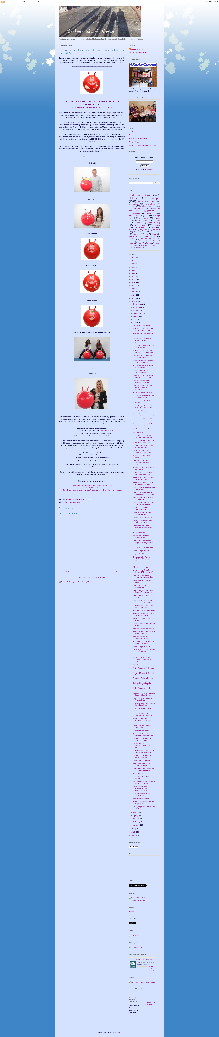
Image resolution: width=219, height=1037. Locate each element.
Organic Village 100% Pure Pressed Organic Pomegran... (142, 387)
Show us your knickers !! (141, 798)
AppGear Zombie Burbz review (144, 610)
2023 (133, 267)
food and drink (139, 195)
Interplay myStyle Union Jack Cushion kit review (143, 614)
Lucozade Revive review (141, 325)
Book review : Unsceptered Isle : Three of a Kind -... (142, 601)
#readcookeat (155, 232)
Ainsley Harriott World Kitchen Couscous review (143, 756)
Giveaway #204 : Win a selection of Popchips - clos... (142, 559)
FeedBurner (149, 169)
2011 (133, 829)
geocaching (133, 236)
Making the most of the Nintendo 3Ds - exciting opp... (142, 720)
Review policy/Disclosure (138, 138)
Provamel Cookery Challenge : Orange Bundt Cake (144, 361)
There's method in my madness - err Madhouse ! (143, 451)
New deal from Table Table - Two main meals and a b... (143, 436)
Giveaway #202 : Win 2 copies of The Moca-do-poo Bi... (144, 651)
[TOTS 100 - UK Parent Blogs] (138, 933)
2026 (133, 258)
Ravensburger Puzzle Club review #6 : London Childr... (143, 407)
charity (66, 502)
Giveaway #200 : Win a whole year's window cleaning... (143, 751)
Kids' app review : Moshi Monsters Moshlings (141, 381)
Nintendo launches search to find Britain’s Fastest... (143, 478)
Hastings (157, 243)
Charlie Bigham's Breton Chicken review (141, 371)
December (137, 304)
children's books (136, 208)
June (135, 322)
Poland (148, 243)
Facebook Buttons (138, 900)
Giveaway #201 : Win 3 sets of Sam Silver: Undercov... (144, 704)
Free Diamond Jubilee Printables (141, 777)
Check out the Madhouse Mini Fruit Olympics (143, 346)
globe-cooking (148, 206)
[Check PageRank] (133, 847)
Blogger (120, 1032)
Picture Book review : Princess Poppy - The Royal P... (144, 782)
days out (151, 213)
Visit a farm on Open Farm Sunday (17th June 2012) (143, 571)
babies (131, 206)
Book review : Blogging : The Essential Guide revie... (143, 503)
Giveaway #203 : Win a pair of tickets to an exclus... (144, 606)
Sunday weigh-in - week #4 (142, 647)
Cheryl (138, 962)
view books (153, 971)
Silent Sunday (153, 223)
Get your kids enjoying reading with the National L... (144, 446)
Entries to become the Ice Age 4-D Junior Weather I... (144, 769)
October (136, 310)
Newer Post (64, 572)
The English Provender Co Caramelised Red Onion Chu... (142, 745)
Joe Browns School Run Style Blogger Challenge (143, 642)
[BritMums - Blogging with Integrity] (142, 982)
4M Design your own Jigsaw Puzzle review (143, 366)
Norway (131, 243)
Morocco (132, 247)
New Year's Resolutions (147, 241)
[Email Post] (89, 499)
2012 (133, 301)
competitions (134, 213)
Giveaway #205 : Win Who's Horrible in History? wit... (143, 376)
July (135, 319)
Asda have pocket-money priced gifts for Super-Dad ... (144, 576)
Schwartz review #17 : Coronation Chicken (141, 637)
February (136, 822)
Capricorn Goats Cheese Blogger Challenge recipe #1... (143, 542)
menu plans (150, 204)
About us (132, 135)
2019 (133, 279)
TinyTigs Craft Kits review (142, 554)
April (135, 816)
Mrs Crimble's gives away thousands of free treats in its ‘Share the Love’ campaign (92, 490)
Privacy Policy (134, 142)
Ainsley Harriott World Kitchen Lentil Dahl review (143, 739)
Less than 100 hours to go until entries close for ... (142, 356)
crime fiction (140, 225)
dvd (146, 216)
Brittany (140, 243)
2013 (133, 298)
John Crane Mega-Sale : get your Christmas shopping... (143, 734)
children (73, 502)
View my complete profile (138, 52)
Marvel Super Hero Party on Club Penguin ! (143, 498)
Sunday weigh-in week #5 (142, 551)
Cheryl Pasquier (137, 49)
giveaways (133, 204)
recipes (156, 198)
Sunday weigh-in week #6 (142, 429)
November (137, 307)
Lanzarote (144, 245)
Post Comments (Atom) (96, 577)
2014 (133, 295)
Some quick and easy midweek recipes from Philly (144, 415)
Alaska (140, 247)
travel (137, 223)
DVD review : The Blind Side (143, 548)
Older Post (119, 572)
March (135, 819)
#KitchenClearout (139, 232)
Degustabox (140, 227)
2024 (133, 264)
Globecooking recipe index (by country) (143, 145)
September (137, 313)
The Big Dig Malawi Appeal (92, 488)
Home (92, 572)
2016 (133, 289)
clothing (157, 220)
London (154, 245)
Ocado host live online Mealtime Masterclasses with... (142, 527)
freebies (156, 225)
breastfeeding (146, 239)
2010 (133, 832)
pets (146, 234)
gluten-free (136, 234)
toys (78, 502)
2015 (133, 292)
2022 (133, 270)
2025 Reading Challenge (143, 959)
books (140, 201)
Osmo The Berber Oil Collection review (140, 508)
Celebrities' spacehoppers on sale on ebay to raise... (143, 473)
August (136, 316)
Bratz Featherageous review (143, 392)
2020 (133, 276)
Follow (131, 911)
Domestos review (139, 655)
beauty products (147, 211)
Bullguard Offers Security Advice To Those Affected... (143, 684)
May (135, 812)
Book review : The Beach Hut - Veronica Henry (144, 699)
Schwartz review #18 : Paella (143, 628)
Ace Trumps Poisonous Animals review (141, 536)
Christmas (143, 218)
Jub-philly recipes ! (139, 532)
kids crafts (133, 216)
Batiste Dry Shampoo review (143, 411)
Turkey (134, 245)
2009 (133, 835)
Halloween (156, 230)
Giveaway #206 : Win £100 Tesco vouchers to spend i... (144, 351)
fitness (154, 234)
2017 (133, 286)
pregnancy (143, 230)
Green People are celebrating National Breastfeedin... (143, 441)
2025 (133, 261)
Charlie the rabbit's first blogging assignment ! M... (143, 714)
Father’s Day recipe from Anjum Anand (142, 586)
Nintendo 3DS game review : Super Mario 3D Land (143, 483)
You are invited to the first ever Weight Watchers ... (144, 632)
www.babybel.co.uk (106, 430)
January (136, 825)
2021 (133, 273)
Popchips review (139, 564)
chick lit (131, 230)
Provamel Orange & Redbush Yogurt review (143, 674)
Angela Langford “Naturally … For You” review (143, 513)
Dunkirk (131, 239)
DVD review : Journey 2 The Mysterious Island (143, 425)
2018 (133, 282)
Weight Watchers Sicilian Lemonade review (142, 764)
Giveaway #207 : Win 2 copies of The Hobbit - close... (144, 329)
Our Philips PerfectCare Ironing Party (141, 794)
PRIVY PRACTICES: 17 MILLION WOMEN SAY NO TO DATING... (143, 660)
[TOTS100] (133, 935)
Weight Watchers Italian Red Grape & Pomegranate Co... (144, 591)
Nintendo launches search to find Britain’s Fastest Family (91, 485)
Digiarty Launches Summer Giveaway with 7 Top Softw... (144, 493)
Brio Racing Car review (141, 730)
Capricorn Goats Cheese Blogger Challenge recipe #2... (143, 340)
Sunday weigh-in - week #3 (142, 760)
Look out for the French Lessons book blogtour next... (142, 462)
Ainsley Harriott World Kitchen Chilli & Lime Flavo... (143, 521)
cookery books (150, 236)
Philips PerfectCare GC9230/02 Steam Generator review (140, 788)
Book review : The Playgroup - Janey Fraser (144, 488)
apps (153, 227)
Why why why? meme (141, 567)
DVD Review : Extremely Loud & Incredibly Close (144, 397)
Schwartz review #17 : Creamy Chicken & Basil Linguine (144, 694)
